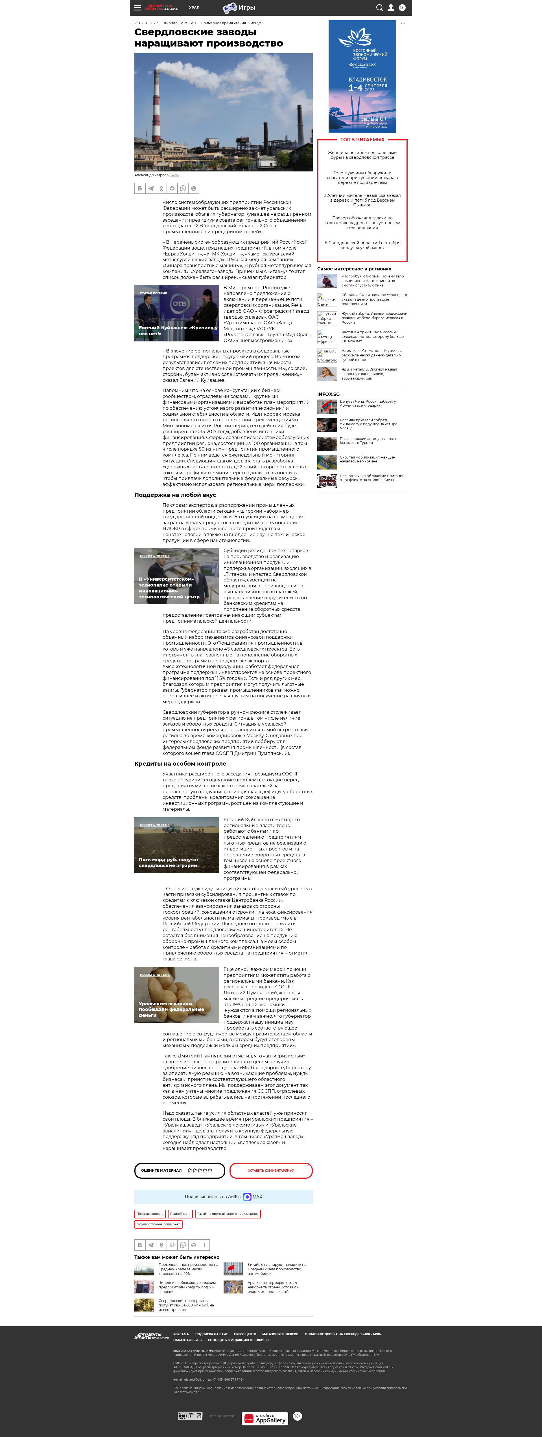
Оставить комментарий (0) (271, 1170)
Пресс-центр (245, 1334)
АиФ (175, 175)
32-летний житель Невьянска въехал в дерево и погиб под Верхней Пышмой (362, 200)
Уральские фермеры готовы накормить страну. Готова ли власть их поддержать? (273, 1287)
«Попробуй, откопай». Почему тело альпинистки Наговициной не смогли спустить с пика (373, 280)
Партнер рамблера (222, 1416)
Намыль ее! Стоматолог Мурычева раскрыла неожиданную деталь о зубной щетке (372, 355)
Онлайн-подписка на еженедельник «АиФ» (343, 1334)
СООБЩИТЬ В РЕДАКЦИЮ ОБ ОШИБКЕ (239, 1340)
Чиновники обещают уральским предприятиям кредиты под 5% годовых (187, 1287)
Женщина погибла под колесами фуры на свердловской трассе (362, 155)
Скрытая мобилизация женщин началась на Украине (367, 459)
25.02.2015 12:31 (146, 23)
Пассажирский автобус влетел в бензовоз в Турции (368, 441)
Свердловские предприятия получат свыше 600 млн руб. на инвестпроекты (186, 1305)
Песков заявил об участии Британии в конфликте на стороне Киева (372, 478)
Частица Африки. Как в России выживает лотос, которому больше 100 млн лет (373, 336)
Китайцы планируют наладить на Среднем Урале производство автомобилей (277, 1269)
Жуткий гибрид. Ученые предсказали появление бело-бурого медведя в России (374, 318)
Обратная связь (187, 1340)
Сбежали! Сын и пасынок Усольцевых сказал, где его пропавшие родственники (375, 299)
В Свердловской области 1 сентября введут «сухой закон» (362, 245)
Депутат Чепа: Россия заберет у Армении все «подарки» (368, 403)
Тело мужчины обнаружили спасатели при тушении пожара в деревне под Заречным (362, 178)
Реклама (181, 1334)
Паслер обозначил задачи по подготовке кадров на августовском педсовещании (362, 223)
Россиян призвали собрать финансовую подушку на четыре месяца (368, 424)
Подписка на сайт (211, 1334)
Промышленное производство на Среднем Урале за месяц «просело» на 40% (188, 1269)
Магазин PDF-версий (280, 1334)
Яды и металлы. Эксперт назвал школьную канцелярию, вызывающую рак (369, 373)
